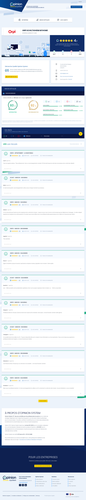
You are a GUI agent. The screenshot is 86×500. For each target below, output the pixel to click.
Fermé (69, 79)
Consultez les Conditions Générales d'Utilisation (30, 439)
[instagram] (23, 485)
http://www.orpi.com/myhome (66, 76)
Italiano (80, 1)
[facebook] (20, 485)
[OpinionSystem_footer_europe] (70, 493)
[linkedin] (26, 485)
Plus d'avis (43, 401)
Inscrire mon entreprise (76, 6)
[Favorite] (80, 134)
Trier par (74, 144)
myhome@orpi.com (64, 73)
